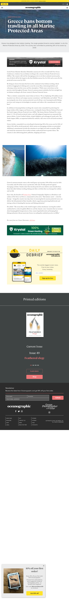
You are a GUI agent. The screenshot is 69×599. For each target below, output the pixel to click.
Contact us (22, 420)
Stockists (35, 425)
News (20, 422)
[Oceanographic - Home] (33, 7)
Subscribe (4, 4)
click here (32, 220)
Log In (64, 4)
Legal (7, 425)
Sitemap (34, 420)
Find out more (42, 1)
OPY (20, 418)
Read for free (23, 425)
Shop (34, 377)
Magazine (8, 420)
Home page (9, 418)
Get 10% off (34, 593)
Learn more (34, 371)
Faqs (33, 422)
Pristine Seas (27, 195)
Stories (34, 418)
